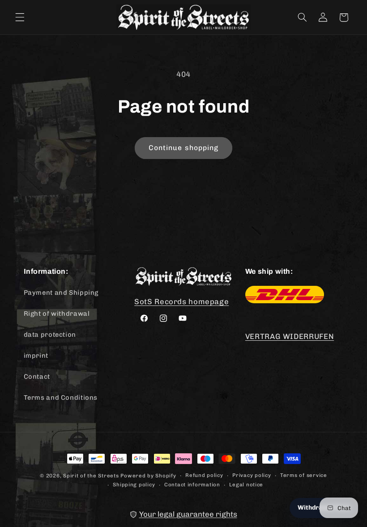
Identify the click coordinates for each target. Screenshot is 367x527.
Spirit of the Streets (91, 476)
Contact (37, 376)
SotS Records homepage (181, 301)
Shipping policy (134, 484)
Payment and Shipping (61, 293)
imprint (36, 355)
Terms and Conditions (61, 397)
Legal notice (246, 484)
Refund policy (204, 475)
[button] (19, 17)
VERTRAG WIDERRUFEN (289, 336)
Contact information (192, 484)
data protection (50, 334)
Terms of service (303, 475)
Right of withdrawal (57, 314)
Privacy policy (251, 475)
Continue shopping (183, 147)
